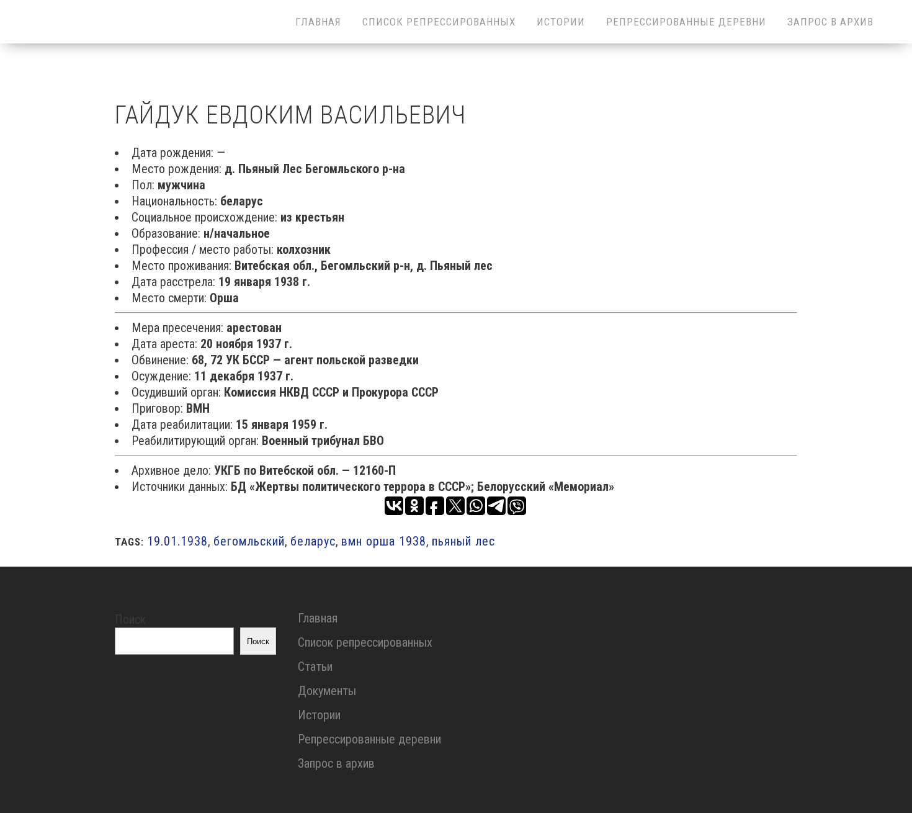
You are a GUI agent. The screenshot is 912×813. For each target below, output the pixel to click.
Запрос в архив (336, 763)
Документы (327, 691)
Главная (318, 618)
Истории (319, 715)
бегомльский (249, 541)
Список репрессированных (365, 642)
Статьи (315, 666)
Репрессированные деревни (369, 739)
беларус (313, 541)
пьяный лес (463, 541)
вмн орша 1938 (383, 541)
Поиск (130, 619)
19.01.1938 (177, 541)
